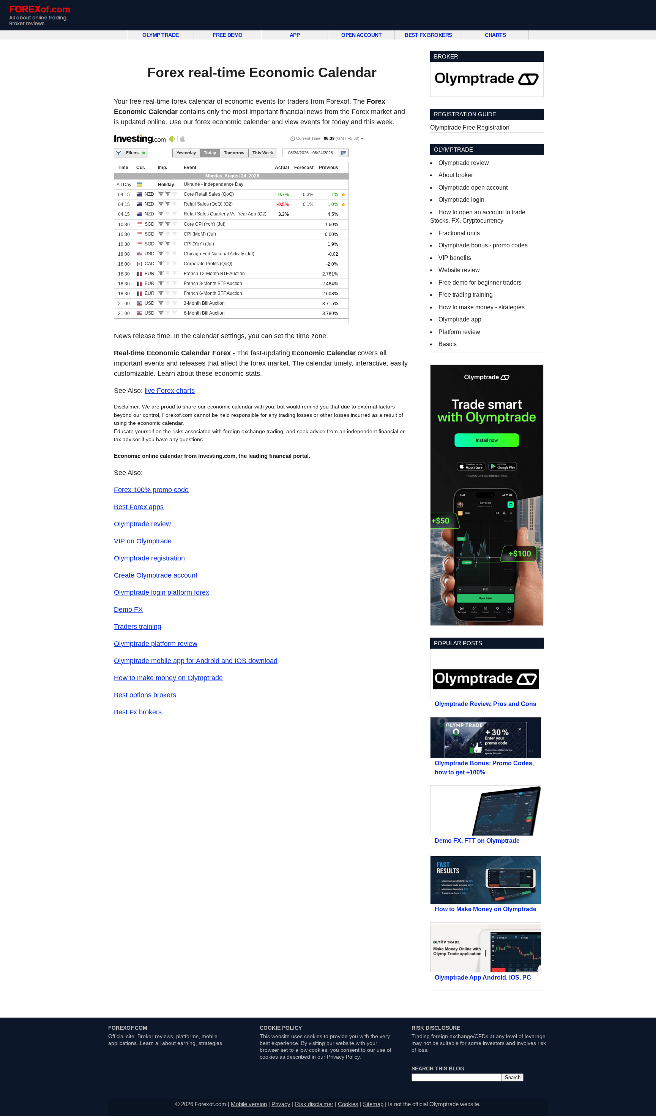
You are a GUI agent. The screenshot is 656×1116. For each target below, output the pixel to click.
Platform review (459, 332)
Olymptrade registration (149, 558)
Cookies (348, 1104)
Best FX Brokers (428, 35)
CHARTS (495, 35)
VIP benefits (454, 258)
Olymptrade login (461, 199)
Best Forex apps (139, 507)
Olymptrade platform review (155, 643)
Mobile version (249, 1104)
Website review (459, 270)
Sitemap (373, 1104)
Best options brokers (145, 695)
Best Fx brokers (138, 712)
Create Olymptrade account (155, 575)
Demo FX (128, 609)
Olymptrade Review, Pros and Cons (485, 704)
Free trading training (465, 294)
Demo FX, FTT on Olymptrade (477, 840)
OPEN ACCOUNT (361, 35)
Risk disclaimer (314, 1104)
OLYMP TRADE (160, 35)
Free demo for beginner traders (480, 282)
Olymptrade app (459, 319)
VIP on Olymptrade (143, 541)
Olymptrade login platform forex (161, 592)
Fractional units (459, 233)
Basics (447, 344)
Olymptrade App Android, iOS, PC (483, 977)
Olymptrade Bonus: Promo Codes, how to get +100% (484, 768)
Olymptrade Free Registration (469, 127)
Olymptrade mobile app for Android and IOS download (196, 661)
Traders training (137, 626)
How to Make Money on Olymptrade (485, 909)
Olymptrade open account (473, 187)
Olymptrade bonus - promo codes (483, 245)
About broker (455, 175)
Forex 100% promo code (151, 490)
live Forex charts (170, 390)
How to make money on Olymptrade (168, 678)
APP (295, 35)
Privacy (280, 1104)
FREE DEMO (228, 35)
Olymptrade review (142, 524)
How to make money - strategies (481, 307)
